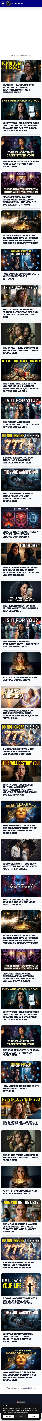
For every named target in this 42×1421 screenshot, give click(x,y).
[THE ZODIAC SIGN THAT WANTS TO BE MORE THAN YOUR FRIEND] (21, 1108)
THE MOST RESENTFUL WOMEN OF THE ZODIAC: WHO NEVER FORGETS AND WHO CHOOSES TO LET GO (20, 1228)
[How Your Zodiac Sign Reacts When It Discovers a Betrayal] (21, 260)
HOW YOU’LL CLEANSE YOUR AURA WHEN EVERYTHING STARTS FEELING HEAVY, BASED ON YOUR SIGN (20, 714)
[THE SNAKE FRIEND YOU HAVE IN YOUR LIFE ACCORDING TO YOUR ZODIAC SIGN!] (21, 334)
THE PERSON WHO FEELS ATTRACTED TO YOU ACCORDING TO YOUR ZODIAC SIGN (21, 424)
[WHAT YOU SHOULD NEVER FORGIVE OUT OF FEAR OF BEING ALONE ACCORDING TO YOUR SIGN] (21, 296)
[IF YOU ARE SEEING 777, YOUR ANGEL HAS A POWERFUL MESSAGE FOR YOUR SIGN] (21, 444)
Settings (33, 1416)
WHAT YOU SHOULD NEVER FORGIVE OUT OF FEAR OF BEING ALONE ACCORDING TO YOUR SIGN (20, 313)
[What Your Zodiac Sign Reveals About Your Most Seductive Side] (21, 886)
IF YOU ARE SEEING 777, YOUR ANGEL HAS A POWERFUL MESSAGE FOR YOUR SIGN (18, 460)
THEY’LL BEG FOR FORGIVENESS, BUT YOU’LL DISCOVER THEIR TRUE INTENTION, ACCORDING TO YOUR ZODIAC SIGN (21, 571)
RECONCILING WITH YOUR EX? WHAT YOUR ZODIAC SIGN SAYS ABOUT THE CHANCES (20, 866)
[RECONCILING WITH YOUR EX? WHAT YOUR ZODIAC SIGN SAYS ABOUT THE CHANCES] (21, 850)
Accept (8, 1416)
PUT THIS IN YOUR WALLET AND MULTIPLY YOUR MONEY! (20, 678)
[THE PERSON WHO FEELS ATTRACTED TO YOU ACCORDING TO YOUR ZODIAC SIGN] (21, 408)
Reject (21, 1416)
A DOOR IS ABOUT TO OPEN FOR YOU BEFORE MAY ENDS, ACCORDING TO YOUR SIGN (20, 1301)
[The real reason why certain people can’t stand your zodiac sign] (21, 147)
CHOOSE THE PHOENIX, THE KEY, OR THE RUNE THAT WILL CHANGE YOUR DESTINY (20, 534)
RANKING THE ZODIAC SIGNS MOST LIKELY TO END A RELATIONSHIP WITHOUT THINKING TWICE (18, 89)
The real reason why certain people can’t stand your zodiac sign (21, 164)
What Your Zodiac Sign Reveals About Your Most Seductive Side (19, 902)
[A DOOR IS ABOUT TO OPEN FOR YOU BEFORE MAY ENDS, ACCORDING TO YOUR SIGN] (21, 1284)
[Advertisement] (21, 29)
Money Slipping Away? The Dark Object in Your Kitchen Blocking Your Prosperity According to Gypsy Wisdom (20, 239)
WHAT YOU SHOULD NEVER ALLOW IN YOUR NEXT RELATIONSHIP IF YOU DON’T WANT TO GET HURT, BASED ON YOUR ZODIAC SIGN (20, 790)
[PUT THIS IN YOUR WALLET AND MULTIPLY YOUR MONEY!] (21, 663)
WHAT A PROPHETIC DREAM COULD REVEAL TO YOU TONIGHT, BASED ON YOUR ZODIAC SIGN (18, 497)
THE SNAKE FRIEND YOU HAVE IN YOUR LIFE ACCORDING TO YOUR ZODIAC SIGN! (20, 350)
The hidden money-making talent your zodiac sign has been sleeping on (20, 608)
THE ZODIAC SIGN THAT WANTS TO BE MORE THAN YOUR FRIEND (20, 1123)
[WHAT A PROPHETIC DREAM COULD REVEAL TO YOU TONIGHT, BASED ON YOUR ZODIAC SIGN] (21, 480)
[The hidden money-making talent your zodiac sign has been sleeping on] (21, 592)
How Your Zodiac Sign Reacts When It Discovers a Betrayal (21, 276)
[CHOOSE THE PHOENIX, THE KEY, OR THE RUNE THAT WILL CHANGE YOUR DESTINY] (21, 518)
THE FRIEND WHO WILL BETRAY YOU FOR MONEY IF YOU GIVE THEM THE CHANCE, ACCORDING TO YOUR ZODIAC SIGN (21, 387)
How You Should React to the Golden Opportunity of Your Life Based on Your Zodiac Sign (19, 829)
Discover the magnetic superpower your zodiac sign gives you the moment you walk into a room (19, 201)
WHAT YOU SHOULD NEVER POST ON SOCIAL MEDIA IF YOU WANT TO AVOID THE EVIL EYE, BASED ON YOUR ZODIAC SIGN (21, 127)
